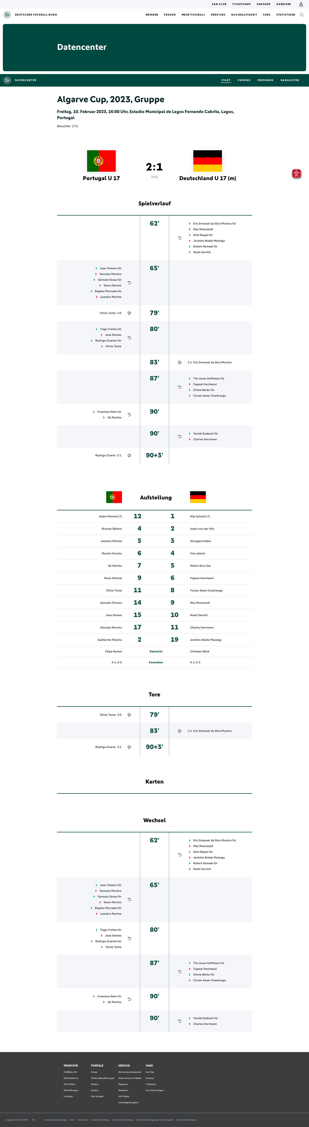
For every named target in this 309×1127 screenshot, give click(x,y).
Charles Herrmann (205, 439)
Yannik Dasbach (203, 433)
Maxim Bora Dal (200, 565)
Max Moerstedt (203, 229)
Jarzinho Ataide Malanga (209, 240)
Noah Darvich (202, 252)
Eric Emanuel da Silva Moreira (212, 223)
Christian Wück (199, 651)
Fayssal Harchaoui (205, 384)
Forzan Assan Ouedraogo (209, 395)
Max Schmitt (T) (200, 516)
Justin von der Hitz (202, 528)
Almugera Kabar (200, 541)
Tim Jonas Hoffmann (206, 378)
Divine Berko (201, 390)
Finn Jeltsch (197, 553)
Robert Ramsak (203, 246)
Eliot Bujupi (200, 235)
